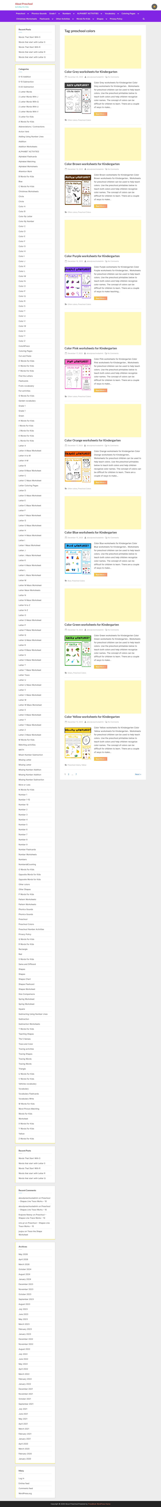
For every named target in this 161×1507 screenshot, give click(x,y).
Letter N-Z (23, 610)
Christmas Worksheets (26, 19)
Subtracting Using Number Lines (33, 1014)
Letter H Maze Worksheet (30, 535)
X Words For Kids (26, 1123)
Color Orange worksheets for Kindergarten (93, 440)
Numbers (67, 13)
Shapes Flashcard (26, 984)
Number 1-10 (24, 799)
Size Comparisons (27, 994)
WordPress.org (25, 1493)
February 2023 (25, 1329)
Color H (22, 251)
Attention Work (25, 171)
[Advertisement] (103, 52)
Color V (22, 321)
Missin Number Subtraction (31, 755)
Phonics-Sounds (39, 13)
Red (20, 954)
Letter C (22, 475)
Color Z (22, 341)
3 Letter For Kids (26, 116)
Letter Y (22, 720)
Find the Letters (26, 376)
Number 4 (23, 819)
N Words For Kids (26, 789)
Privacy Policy (116, 19)
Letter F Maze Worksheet (30, 515)
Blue (69, 581)
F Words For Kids (26, 371)
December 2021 (26, 1389)
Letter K (22, 560)
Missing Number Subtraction (31, 779)
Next (137, 774)
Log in (21, 1478)
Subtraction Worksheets (29, 1024)
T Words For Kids (26, 1029)
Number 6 (23, 829)
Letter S (22, 655)
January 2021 (25, 1439)
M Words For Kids (26, 740)
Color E (22, 236)
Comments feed (26, 1488)
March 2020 (24, 1449)
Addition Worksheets (28, 146)
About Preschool (24, 3)
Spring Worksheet (26, 999)
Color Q (22, 296)
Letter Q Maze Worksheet (30, 640)
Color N (22, 281)
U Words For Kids (26, 1074)
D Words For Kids (26, 361)
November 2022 (26, 1344)
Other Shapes (25, 889)
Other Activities (63, 19)
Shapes (100, 19)
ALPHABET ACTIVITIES (87, 13)
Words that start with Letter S (32, 42)
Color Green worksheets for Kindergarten (92, 624)
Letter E (22, 500)
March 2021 (24, 1429)
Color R (22, 301)
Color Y (22, 336)
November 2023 (26, 1289)
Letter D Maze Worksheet (30, 495)
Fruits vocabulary (26, 386)
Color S (22, 306)
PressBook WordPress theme (99, 1504)
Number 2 (23, 809)
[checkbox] (154, 6)
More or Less (24, 785)
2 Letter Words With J (28, 97)
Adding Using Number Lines (31, 136)
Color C (22, 226)
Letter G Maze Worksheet (30, 525)
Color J (22, 261)
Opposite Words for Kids (30, 874)
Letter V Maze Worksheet (30, 695)
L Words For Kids (26, 441)
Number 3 (23, 814)
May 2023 (23, 1319)
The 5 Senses (25, 1039)
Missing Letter (25, 760)
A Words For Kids (26, 121)
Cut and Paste (25, 356)
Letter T (22, 665)
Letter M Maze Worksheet (30, 585)
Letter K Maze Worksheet (30, 565)
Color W (22, 326)
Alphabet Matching (27, 161)
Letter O (22, 615)
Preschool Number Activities (31, 929)
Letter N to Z (24, 605)
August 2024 (24, 1274)
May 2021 (23, 1419)
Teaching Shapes (26, 1034)
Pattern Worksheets (27, 899)
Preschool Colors (84, 120)
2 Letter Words (25, 92)
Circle (21, 196)
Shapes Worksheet (27, 989)
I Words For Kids (26, 426)
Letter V (22, 690)
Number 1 (23, 794)
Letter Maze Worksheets (29, 590)
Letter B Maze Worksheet (30, 470)
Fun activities (24, 391)
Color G (22, 246)
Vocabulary (110, 13)
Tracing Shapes (25, 1054)
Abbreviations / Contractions (31, 126)
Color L (22, 271)
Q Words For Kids (26, 939)
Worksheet (23, 1118)
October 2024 (25, 1269)
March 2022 (24, 1374)
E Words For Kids (26, 366)
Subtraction (24, 1019)
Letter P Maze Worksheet (30, 630)
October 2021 (25, 1399)
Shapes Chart (25, 979)
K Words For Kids (26, 436)
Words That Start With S (29, 37)
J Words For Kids (26, 430)
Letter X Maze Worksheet (30, 715)
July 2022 (23, 1354)
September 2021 (26, 1404)
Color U (22, 316)
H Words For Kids (26, 421)
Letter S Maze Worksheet (30, 660)
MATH (21, 750)
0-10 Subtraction (26, 82)
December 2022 (26, 1339)
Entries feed (24, 1483)
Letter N (22, 595)
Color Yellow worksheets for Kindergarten (92, 716)
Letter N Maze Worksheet (30, 600)
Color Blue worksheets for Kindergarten (91, 532)
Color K (22, 266)
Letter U (22, 680)
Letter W (22, 700)
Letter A (22, 445)
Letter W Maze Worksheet (30, 705)
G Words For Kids (26, 396)
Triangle (22, 1069)
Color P (22, 291)
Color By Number (26, 221)
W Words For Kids (27, 1104)
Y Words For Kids (26, 1128)
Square (22, 1009)
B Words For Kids (26, 176)
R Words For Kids (26, 944)
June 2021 (23, 1414)
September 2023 (26, 1299)
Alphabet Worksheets (28, 166)
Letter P (22, 625)
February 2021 (25, 1434)
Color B (22, 211)
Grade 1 (52, 13)
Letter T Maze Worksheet (30, 670)
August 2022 (24, 1349)
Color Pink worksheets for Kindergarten (91, 348)
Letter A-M (23, 460)
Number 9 (23, 844)
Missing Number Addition (30, 770)
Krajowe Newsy (25, 1214)
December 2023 (26, 1284)
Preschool (20, 13)
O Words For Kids (26, 869)
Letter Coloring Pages (28, 485)
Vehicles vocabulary (27, 1084)
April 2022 (23, 1369)
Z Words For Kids (26, 1138)
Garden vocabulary (27, 401)
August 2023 (24, 1304)
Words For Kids (83, 19)
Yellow (83, 765)
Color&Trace (24, 346)
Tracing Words (25, 1059)
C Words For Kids (26, 186)
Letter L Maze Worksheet (30, 575)
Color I (22, 256)
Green (70, 673)
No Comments (113, 77)
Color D (22, 231)
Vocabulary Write (26, 1099)
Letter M (22, 580)
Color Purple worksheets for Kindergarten (92, 256)
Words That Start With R (29, 47)
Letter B (22, 465)
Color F (22, 241)
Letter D (22, 490)
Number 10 (23, 804)
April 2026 (23, 1259)
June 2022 (23, 1359)
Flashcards (45, 19)
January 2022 (25, 1384)
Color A (22, 206)
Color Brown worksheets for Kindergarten (92, 164)
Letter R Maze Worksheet (30, 650)
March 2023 (24, 1324)
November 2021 (26, 1394)
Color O (22, 286)
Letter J (22, 550)
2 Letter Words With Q (29, 101)
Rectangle (23, 949)
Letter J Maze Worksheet (30, 555)
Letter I (22, 540)
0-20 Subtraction (26, 87)
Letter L (22, 570)
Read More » (101, 114)
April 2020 (23, 1444)
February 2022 (25, 1379)
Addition (22, 141)
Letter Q (22, 635)
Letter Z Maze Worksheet (30, 735)
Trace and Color (26, 1044)
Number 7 (23, 834)
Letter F (22, 510)
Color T (22, 311)
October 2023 (25, 1294)
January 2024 (25, 1279)
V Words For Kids (26, 1079)
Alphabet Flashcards (28, 156)
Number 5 (23, 824)
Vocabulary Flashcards (29, 1094)
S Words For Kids (26, 959)
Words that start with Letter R (32, 52)
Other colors (72, 120)
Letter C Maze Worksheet (30, 480)
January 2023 (25, 1334)
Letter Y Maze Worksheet (30, 725)
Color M (22, 276)
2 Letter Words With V (28, 111)
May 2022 (23, 1364)
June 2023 (23, 1314)
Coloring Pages (128, 13)
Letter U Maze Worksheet (30, 685)
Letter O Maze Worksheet (30, 620)
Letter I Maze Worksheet (29, 545)
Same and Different (27, 964)
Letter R (22, 645)
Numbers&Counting (27, 864)
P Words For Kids (26, 894)
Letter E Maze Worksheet (30, 505)
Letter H (22, 530)
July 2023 (23, 1309)
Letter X (22, 710)
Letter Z (22, 730)
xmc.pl (22, 1223)
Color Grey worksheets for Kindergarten (91, 71)
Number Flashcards (27, 849)
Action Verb (24, 131)
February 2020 (25, 1454)
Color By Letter (25, 216)
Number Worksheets (28, 854)
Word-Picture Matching (29, 1109)
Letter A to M (25, 455)
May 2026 (23, 1254)
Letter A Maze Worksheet (30, 450)
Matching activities (27, 745)
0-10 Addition (25, 77)
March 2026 (24, 1264)
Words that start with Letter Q (32, 57)
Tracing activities (26, 1049)
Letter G (22, 520)
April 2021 (23, 1424)
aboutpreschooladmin (95, 77)
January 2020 (25, 1459)
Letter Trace (24, 675)
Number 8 (23, 839)
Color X (22, 331)
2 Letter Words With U (29, 106)
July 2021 (23, 1409)
